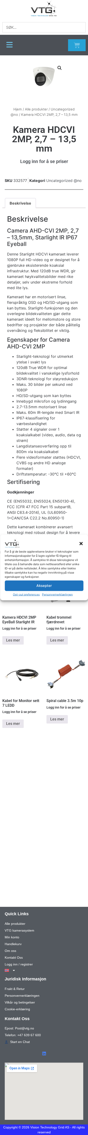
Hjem (17, 109)
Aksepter (44, 585)
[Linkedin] (44, 1053)
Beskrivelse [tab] (20, 203)
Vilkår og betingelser (20, 1002)
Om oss (10, 951)
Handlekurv (13, 944)
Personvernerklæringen (57, 594)
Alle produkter (36, 109)
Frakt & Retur (15, 989)
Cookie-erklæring (17, 1009)
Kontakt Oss (14, 957)
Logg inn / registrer (19, 964)
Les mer (13, 640)
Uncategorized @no (64, 180)
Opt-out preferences (26, 594)
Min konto (12, 937)
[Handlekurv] (77, 45)
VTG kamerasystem (19, 930)
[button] (81, 543)
